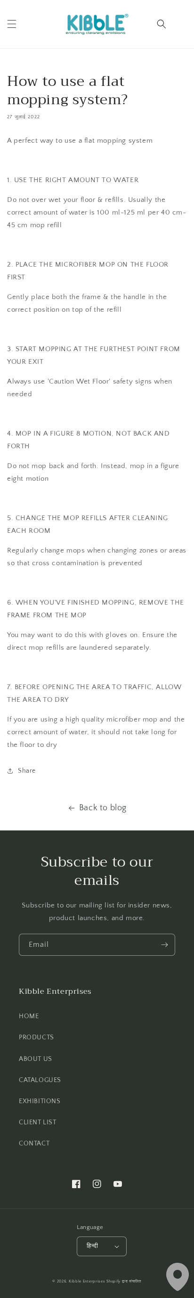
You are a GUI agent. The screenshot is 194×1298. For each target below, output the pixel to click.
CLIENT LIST (38, 1122)
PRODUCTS (36, 1037)
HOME (29, 1016)
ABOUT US (35, 1059)
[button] (11, 24)
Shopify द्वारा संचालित (124, 1281)
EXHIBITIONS (40, 1101)
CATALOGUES (40, 1080)
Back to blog (103, 808)
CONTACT (34, 1143)
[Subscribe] (164, 945)
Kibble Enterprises (87, 1281)
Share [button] (27, 771)
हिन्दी (92, 1246)
